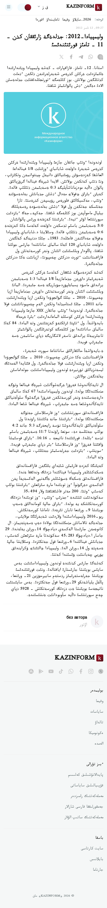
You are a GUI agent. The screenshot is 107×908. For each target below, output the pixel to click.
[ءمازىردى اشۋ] (8, 7)
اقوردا (40, 20)
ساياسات (96, 712)
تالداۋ (99, 723)
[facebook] (80, 671)
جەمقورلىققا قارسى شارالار (84, 807)
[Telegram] (81, 58)
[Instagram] (100, 58)
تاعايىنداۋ (53, 20)
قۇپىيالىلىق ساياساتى (86, 786)
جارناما (98, 870)
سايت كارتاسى (92, 849)
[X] (61, 58)
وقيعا (66, 20)
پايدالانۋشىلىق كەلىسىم (85, 775)
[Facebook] (71, 58)
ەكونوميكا (96, 733)
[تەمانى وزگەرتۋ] (24, 7)
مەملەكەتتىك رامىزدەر (87, 796)
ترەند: (99, 20)
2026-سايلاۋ (82, 20)
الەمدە (99, 744)
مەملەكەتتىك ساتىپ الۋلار (83, 818)
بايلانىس (96, 860)
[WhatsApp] (91, 58)
